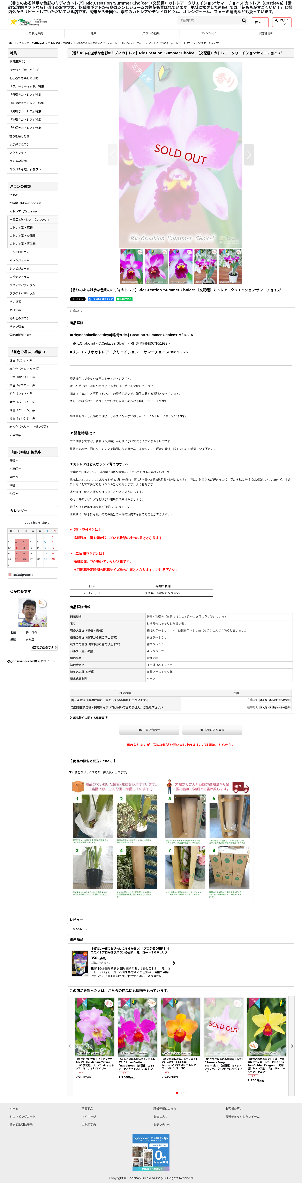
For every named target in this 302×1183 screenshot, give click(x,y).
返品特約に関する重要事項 (90, 718)
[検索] (244, 20)
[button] (113, 155)
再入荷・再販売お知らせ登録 (275, 700)
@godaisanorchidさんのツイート (31, 661)
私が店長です (45, 647)
